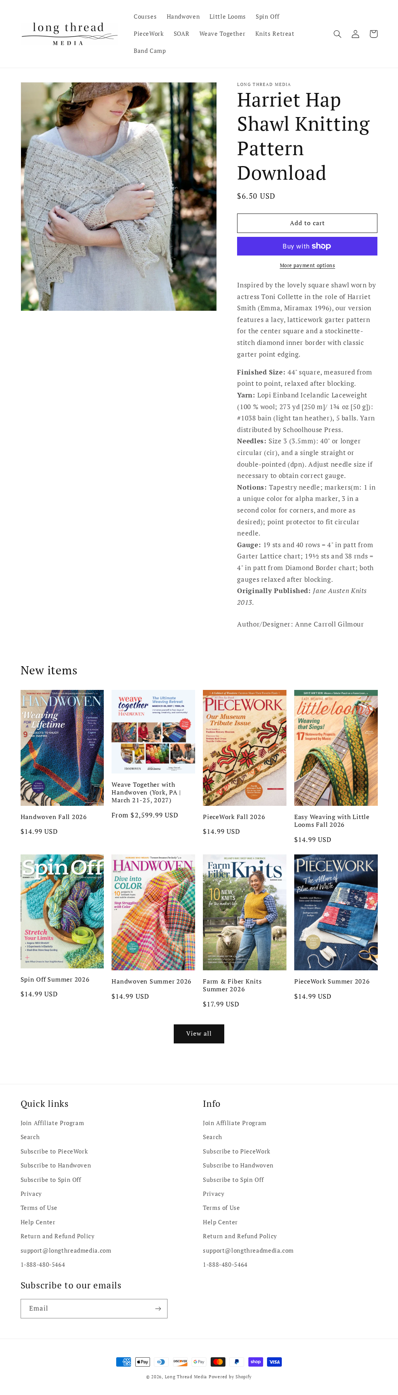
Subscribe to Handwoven (56, 1165)
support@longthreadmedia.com (66, 1250)
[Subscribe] (158, 1308)
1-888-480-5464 (43, 1264)
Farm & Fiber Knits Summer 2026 (232, 985)
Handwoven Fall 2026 (54, 817)
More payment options (307, 265)
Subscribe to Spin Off (51, 1179)
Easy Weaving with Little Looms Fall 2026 (332, 821)
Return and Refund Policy (58, 1236)
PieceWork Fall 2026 (234, 817)
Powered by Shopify (230, 1376)
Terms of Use (39, 1207)
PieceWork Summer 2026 (332, 981)
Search (30, 1137)
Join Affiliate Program (52, 1123)
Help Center (38, 1222)
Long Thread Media (186, 1376)
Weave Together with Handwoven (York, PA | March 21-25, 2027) (146, 792)
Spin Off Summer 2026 (55, 979)
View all (199, 1033)
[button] (338, 34)
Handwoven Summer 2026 (152, 981)
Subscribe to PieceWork (54, 1151)
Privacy (31, 1193)
